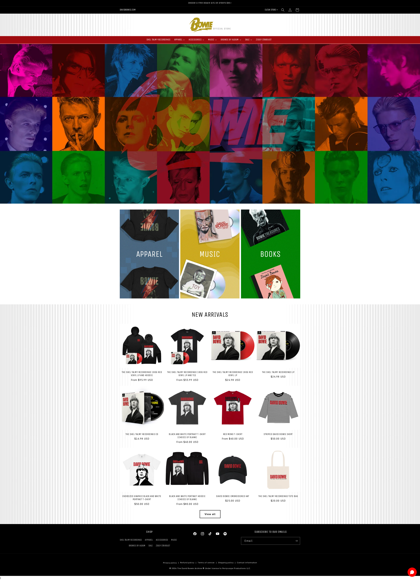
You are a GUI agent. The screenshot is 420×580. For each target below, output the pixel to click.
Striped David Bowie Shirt (278, 434)
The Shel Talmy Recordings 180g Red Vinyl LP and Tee (187, 374)
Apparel (149, 539)
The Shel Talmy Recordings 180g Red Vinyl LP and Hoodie (142, 374)
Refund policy (187, 562)
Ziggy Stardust (163, 545)
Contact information (247, 562)
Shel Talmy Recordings (131, 539)
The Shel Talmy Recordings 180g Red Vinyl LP (233, 374)
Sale (150, 545)
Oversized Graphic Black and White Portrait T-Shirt (141, 498)
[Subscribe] (296, 541)
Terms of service (206, 562)
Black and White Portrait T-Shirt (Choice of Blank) (187, 436)
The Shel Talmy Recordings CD (142, 434)
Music (174, 539)
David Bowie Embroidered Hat (232, 496)
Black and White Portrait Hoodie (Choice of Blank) (187, 498)
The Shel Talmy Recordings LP (278, 372)
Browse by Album (137, 545)
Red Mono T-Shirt (232, 434)
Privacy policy (170, 562)
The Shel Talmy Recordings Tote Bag (278, 496)
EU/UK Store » (271, 9)
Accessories (162, 539)
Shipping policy (226, 562)
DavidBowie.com (128, 9)
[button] (282, 10)
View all (210, 514)
